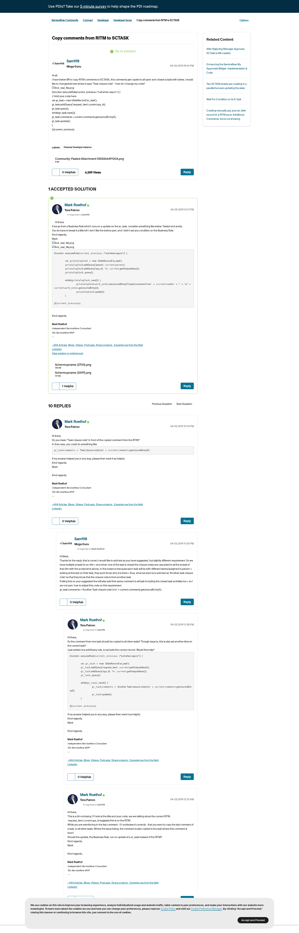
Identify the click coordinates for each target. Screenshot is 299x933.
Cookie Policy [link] (168, 908)
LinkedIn (57, 349)
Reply (187, 172)
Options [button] (243, 20)
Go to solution (125, 51)
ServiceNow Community (65, 20)
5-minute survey (93, 6)
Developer (103, 20)
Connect (88, 20)
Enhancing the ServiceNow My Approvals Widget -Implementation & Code (226, 68)
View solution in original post (67, 353)
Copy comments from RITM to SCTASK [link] (158, 20)
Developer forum (123, 20)
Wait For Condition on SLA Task (223, 99)
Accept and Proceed (253, 920)
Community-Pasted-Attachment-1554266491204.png (89, 158)
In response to (78, 214)
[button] (56, 172)
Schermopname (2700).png (73, 364)
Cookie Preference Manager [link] (206, 908)
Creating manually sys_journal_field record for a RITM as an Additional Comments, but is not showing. (226, 114)
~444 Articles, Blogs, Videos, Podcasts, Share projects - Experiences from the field (97, 345)
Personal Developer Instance (78, 147)
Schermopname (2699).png (73, 372)
